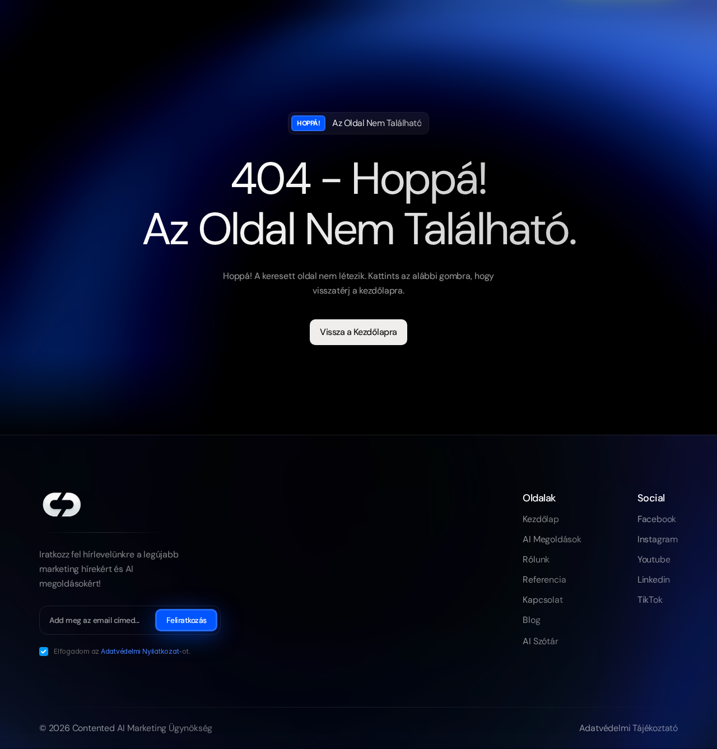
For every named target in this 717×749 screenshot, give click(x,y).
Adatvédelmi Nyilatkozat (140, 651)
